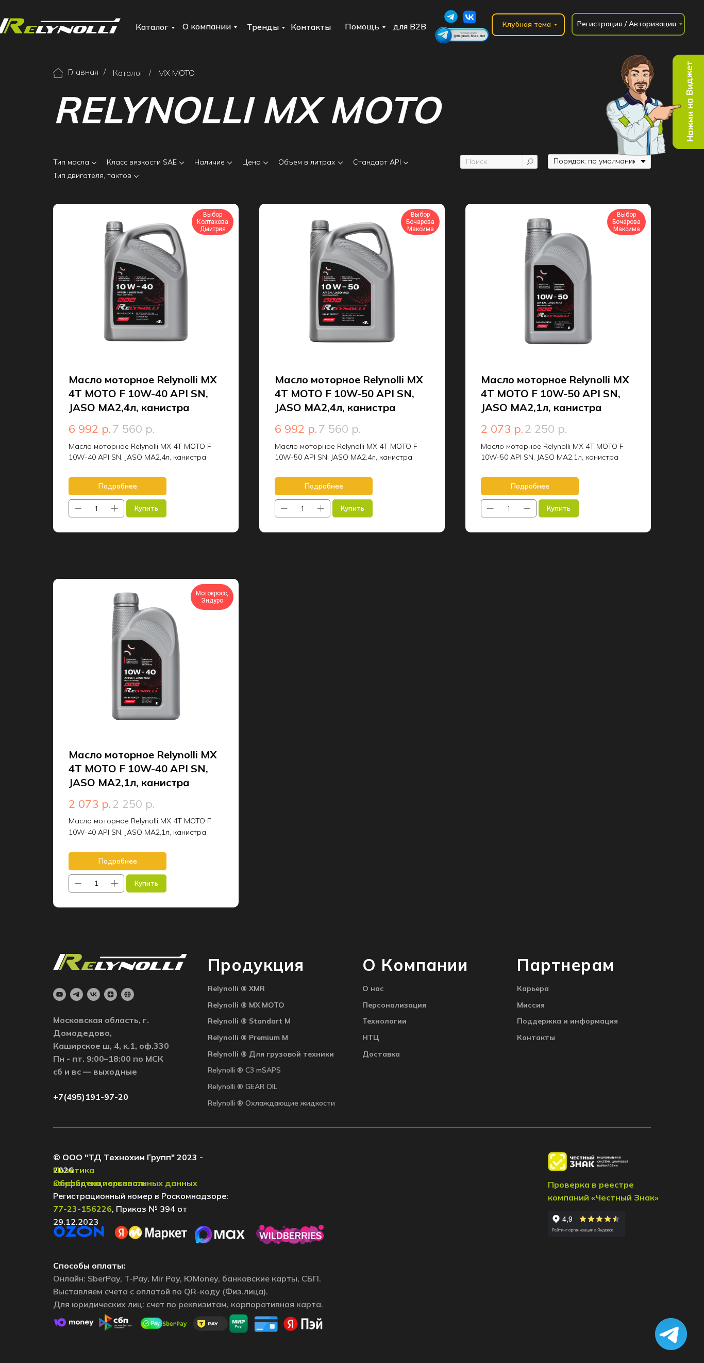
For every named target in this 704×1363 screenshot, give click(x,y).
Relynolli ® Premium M (248, 1037)
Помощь (362, 26)
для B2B (409, 26)
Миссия (531, 1005)
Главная (83, 72)
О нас (373, 988)
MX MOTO (176, 73)
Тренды (263, 27)
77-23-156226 (82, 1209)
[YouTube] (59, 994)
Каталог (152, 27)
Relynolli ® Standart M (249, 1021)
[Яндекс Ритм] (127, 994)
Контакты (311, 27)
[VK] (93, 994)
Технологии (384, 1021)
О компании (206, 26)
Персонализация (394, 1005)
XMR (257, 988)
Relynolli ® (228, 988)
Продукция (256, 964)
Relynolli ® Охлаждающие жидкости (271, 1103)
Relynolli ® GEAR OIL (242, 1086)
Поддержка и (543, 1021)
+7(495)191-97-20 (90, 1097)
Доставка (381, 1054)
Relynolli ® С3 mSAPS (244, 1070)
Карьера (533, 988)
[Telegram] (76, 994)
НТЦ (370, 1037)
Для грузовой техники (291, 1054)
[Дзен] (110, 994)
